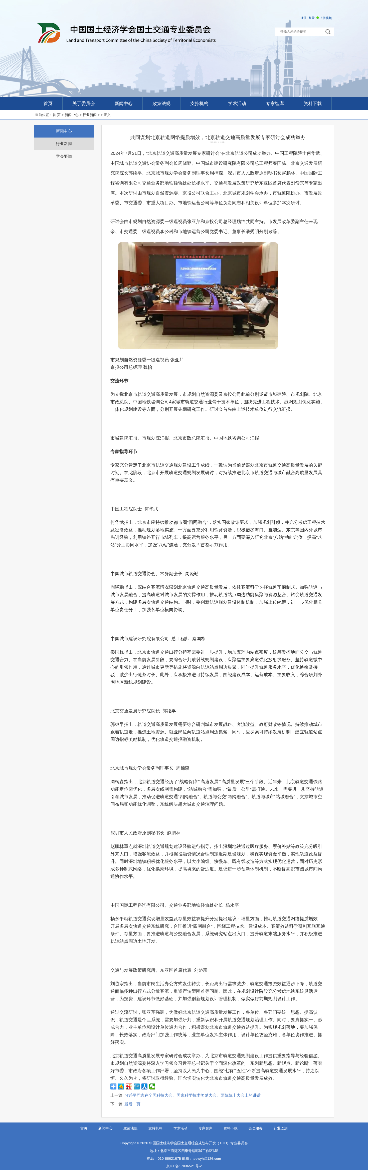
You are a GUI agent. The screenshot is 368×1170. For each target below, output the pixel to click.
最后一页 (132, 1104)
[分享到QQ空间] (121, 1086)
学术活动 (237, 103)
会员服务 (256, 1128)
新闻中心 (124, 103)
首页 (48, 103)
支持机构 (199, 103)
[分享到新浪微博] (129, 1086)
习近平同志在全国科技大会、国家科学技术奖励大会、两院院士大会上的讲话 (192, 1095)
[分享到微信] (152, 1086)
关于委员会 (83, 103)
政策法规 (161, 103)
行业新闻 (90, 115)
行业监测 (281, 1128)
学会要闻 (64, 156)
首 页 (57, 115)
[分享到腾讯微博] (137, 1086)
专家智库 (275, 103)
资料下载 (313, 103)
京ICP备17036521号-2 (184, 1166)
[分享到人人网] (144, 1086)
